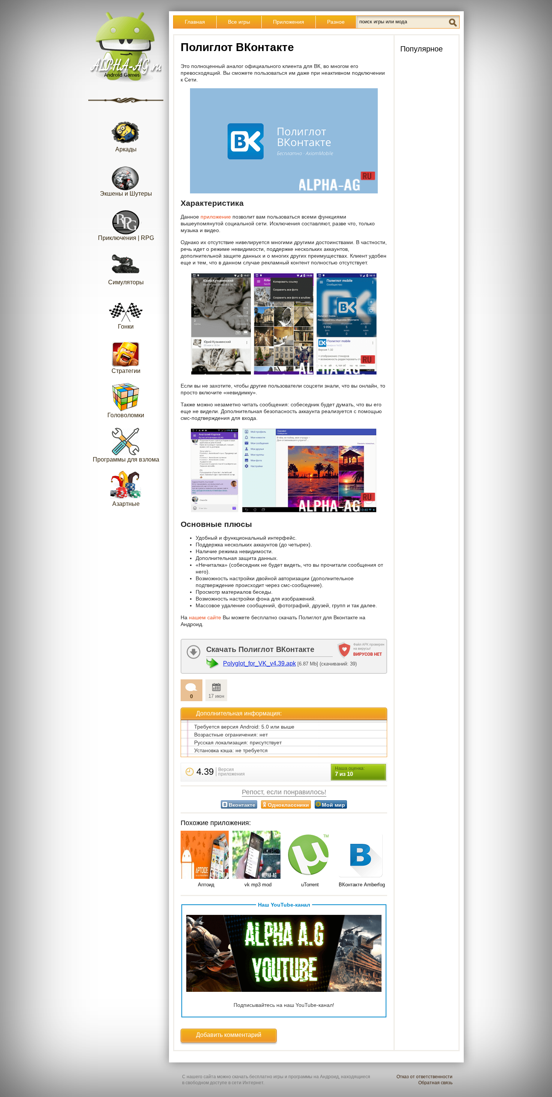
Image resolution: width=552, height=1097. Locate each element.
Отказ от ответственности (424, 1076)
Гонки (126, 326)
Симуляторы (126, 282)
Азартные (126, 504)
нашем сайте (205, 617)
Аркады (126, 149)
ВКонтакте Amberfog (362, 884)
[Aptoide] (206, 855)
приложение (216, 217)
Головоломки (125, 415)
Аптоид (206, 884)
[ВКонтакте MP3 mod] (258, 855)
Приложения (288, 22)
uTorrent (310, 884)
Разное (336, 22)
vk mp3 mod (257, 884)
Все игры (239, 22)
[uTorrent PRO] (309, 855)
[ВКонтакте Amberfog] (361, 855)
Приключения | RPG (126, 238)
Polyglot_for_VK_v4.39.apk (259, 663)
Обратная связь (435, 1082)
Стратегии (126, 371)
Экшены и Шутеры (126, 193)
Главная (195, 22)
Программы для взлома (126, 459)
